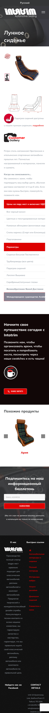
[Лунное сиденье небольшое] (24, 93)
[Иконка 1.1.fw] (14, 134)
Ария (24, 452)
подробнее (38, 125)
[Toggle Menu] (43, 12)
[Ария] (24, 419)
